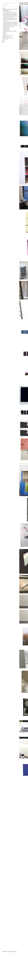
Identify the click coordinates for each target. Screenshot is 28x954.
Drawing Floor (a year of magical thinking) (10, 23)
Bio (3, 40)
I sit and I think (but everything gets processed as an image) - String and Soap (10, 13)
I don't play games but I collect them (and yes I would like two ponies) (10, 21)
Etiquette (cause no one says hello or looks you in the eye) (10, 25)
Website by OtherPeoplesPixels (9, 951)
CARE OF (5, 32)
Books (4, 33)
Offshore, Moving (6, 29)
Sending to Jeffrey (6, 27)
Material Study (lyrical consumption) (10, 14)
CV (3, 42)
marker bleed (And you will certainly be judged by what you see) (10, 24)
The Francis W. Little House (8, 26)
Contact (4, 41)
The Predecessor (6, 28)
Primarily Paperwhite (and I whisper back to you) (10, 31)
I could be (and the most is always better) (10, 16)
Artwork (4, 8)
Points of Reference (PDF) (7, 38)
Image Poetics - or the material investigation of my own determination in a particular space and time (10, 12)
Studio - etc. (5, 34)
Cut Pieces (5, 20)
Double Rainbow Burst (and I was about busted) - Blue (10, 9)
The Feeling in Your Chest (8, 17)
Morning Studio (6, 10)
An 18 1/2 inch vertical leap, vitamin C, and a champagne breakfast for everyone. (10, 19)
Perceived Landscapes (7, 11)
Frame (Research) (5, 36)
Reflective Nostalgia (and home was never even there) (10, 18)
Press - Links (4, 39)
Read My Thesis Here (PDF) (7, 35)
